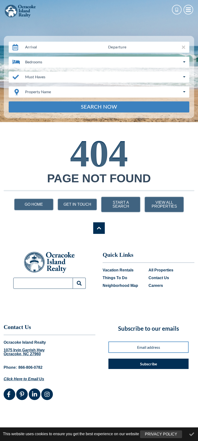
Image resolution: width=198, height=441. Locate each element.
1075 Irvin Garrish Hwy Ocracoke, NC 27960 (24, 352)
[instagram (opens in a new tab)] (47, 394)
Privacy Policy (161, 434)
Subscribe (148, 364)
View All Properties (164, 204)
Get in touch (77, 204)
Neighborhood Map (120, 286)
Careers (155, 286)
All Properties (160, 270)
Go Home (34, 204)
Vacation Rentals (118, 270)
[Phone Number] (177, 9)
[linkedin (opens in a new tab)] (34, 394)
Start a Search (121, 204)
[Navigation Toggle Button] (188, 9)
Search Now (99, 107)
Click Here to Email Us (24, 379)
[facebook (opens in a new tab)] (9, 394)
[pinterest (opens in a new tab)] (22, 394)
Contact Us (158, 278)
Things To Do (115, 278)
